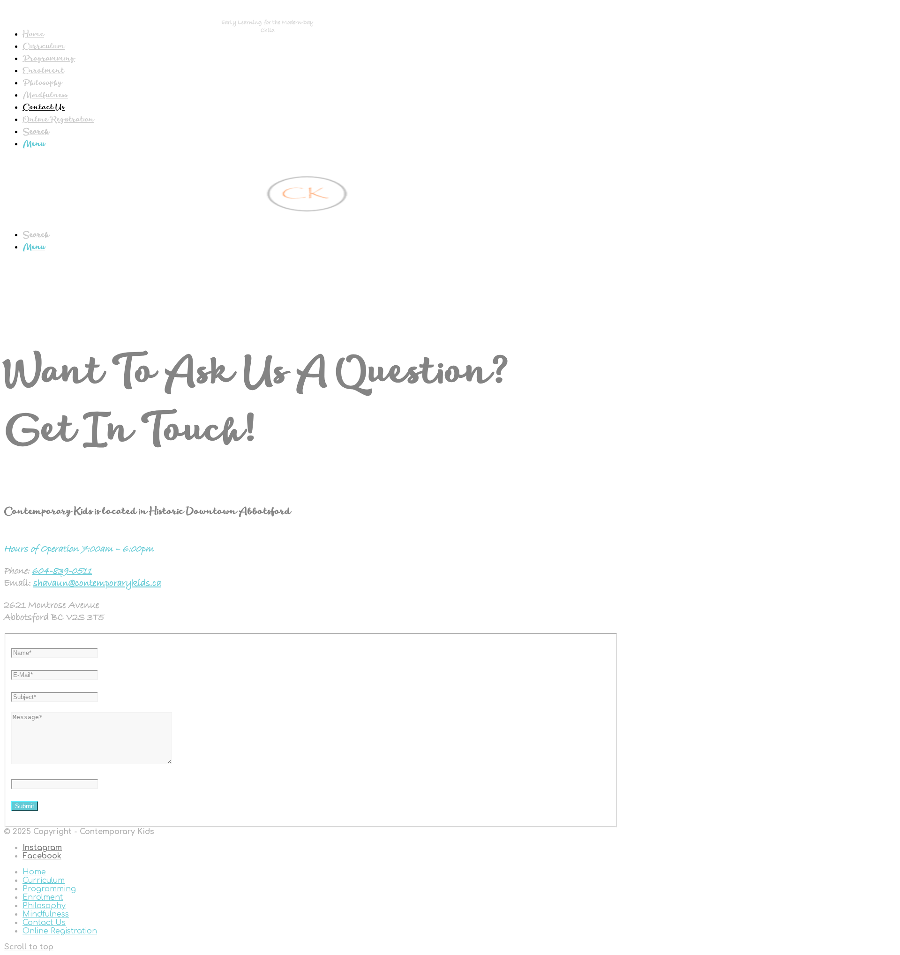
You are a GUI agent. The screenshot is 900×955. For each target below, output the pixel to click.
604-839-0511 (62, 571)
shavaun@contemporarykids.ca (97, 583)
